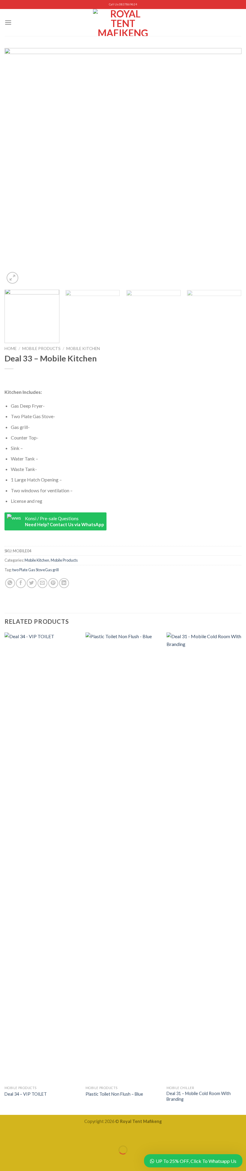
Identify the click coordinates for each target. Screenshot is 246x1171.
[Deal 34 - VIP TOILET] (42, 857)
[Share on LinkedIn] (64, 583)
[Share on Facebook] (21, 583)
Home (10, 348)
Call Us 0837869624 (123, 4)
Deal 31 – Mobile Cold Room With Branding (198, 1096)
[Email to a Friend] (42, 583)
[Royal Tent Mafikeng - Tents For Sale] (123, 22)
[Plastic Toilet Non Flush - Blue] (123, 857)
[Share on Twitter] (32, 583)
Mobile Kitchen (83, 348)
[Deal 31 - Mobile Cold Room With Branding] (204, 857)
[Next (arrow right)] (23, 1160)
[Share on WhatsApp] (10, 583)
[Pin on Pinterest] (53, 583)
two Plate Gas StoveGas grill (35, 569)
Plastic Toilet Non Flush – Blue (114, 1094)
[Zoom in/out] (23, 1135)
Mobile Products (41, 348)
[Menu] (8, 22)
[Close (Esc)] (6, 1135)
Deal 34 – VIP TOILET (25, 1094)
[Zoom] (12, 278)
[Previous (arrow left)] (6, 1160)
